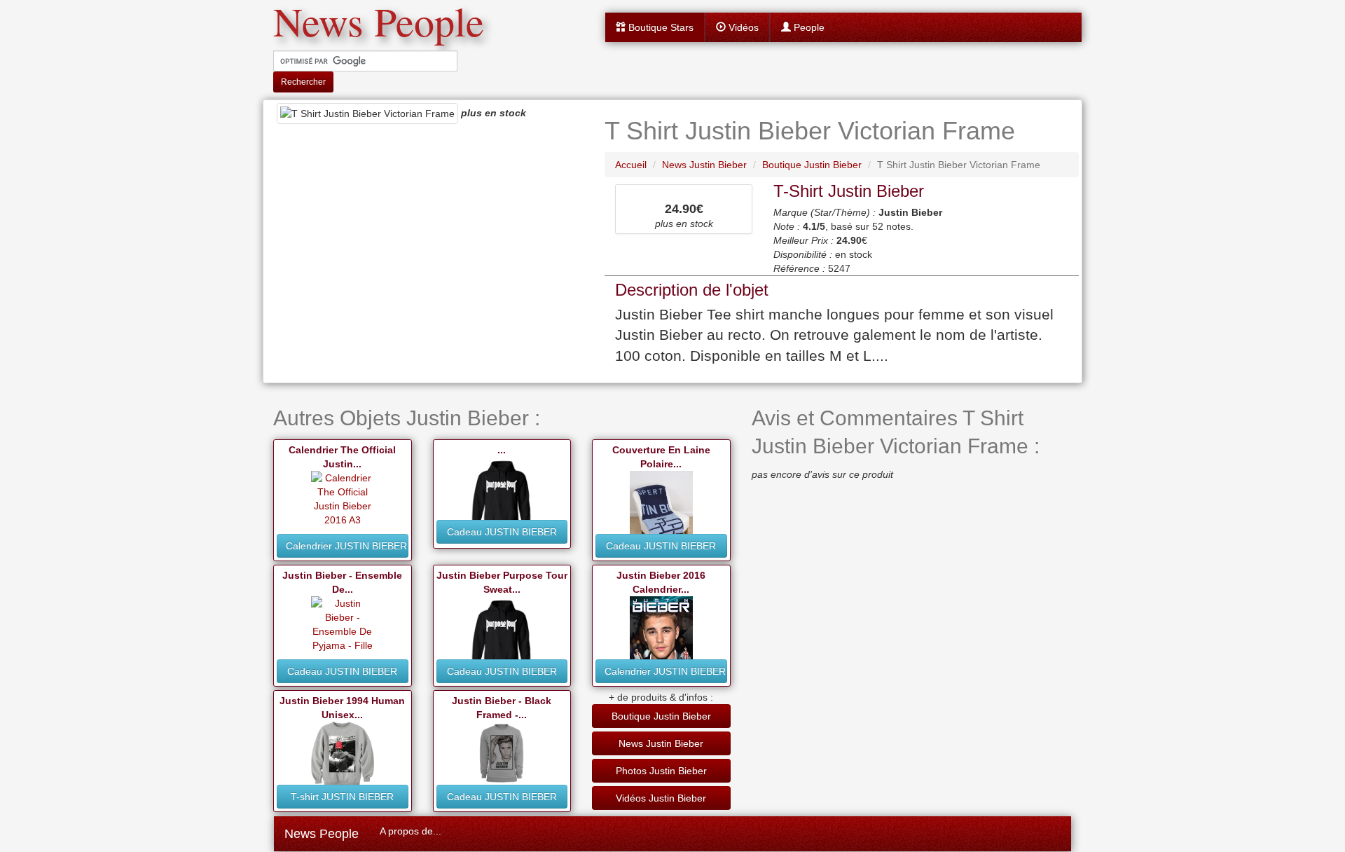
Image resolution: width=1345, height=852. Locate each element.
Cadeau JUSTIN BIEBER (502, 531)
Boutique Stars (660, 27)
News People (321, 834)
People (808, 27)
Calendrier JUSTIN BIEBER (346, 545)
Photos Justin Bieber (661, 770)
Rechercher (303, 82)
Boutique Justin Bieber (661, 716)
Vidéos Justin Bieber (661, 798)
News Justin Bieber (661, 743)
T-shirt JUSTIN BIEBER (342, 796)
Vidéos (742, 27)
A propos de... (410, 831)
